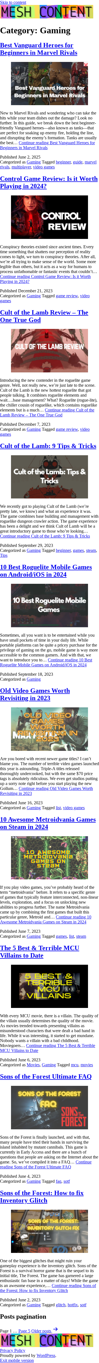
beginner (63, 162)
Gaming (34, 162)
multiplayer (21, 167)
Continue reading (47, 145)
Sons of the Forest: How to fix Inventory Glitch (42, 1196)
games (78, 550)
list (58, 807)
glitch (60, 1304)
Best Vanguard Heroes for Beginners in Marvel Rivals (38, 49)
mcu (74, 1064)
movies (87, 1064)
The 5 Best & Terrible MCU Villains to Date (39, 951)
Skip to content (13, 2)
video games (44, 167)
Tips (3, 555)
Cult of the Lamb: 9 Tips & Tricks (48, 445)
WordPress (46, 1355)
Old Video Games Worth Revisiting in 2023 (35, 694)
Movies (33, 1064)
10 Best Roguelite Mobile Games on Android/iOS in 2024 (46, 570)
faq (58, 1181)
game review (67, 295)
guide (77, 162)
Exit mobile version (17, 1360)
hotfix (73, 1304)
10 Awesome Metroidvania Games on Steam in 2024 (48, 823)
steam (91, 550)
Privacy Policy (12, 1350)
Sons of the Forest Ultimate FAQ (46, 1076)
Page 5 (24, 1331)
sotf (67, 1181)
